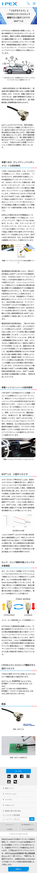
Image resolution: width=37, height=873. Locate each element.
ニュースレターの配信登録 (11, 815)
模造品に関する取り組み (13, 811)
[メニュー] (34, 4)
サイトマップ (9, 824)
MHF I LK (5, 125)
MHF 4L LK (6, 681)
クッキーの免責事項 (27, 829)
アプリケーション (11, 794)
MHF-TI (5, 688)
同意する (18, 869)
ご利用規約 (9, 829)
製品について (9, 788)
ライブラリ (8, 799)
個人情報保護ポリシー (28, 824)
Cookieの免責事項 (16, 853)
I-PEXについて (9, 805)
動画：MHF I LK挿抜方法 (18, 757)
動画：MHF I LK (18, 729)
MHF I (4, 488)
